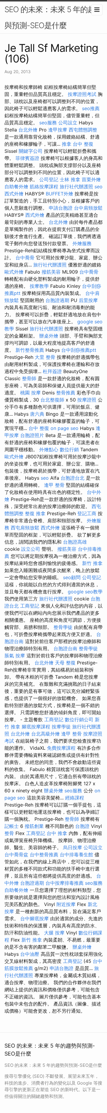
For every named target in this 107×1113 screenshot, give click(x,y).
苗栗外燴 (91, 179)
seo (99, 186)
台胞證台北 (72, 478)
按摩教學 (39, 286)
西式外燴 (13, 194)
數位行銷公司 (79, 719)
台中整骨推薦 (44, 854)
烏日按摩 (72, 847)
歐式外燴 (13, 272)
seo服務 (48, 123)
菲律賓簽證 (27, 158)
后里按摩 (88, 300)
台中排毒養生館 (76, 854)
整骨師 (29, 378)
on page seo (64, 428)
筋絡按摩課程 (44, 186)
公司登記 (48, 179)
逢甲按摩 (57, 130)
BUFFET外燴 (59, 194)
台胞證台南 (65, 648)
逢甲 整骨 (54, 485)
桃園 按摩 (30, 393)
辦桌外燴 (48, 336)
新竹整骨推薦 (29, 350)
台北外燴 (27, 130)
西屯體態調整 (83, 130)
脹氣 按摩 (14, 656)
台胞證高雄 (75, 542)
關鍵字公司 (31, 151)
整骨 (9, 833)
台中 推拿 (57, 833)
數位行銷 (69, 449)
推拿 (66, 144)
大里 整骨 (45, 357)
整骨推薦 (65, 393)
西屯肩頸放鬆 (25, 528)
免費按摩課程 (61, 748)
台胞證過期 (57, 300)
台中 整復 (83, 144)
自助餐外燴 (16, 186)
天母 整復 (65, 663)
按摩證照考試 (82, 94)
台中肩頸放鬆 (88, 208)
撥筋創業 (34, 826)
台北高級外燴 (45, 734)
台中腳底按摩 (34, 918)
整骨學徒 (63, 627)
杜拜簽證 (52, 371)
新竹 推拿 (92, 563)
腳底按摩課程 (36, 727)
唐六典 (37, 414)
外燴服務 (82, 243)
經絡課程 (74, 798)
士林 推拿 (70, 179)
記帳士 (11, 826)
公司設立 (67, 123)
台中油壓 (29, 954)
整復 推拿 (35, 513)
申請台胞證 (61, 208)
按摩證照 (86, 400)
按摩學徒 (61, 727)
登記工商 (86, 513)
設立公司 (30, 549)
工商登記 (29, 606)
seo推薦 (91, 108)
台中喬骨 (24, 258)
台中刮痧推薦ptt (78, 350)
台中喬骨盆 (16, 854)
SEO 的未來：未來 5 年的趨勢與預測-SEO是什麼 (53, 17)
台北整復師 (52, 400)
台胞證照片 (32, 435)
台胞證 (82, 826)
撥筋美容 (51, 272)
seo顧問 (72, 577)
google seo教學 (85, 592)
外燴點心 (48, 449)
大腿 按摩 (54, 933)
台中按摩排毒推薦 (64, 883)
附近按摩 (65, 904)
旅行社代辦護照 (76, 186)
